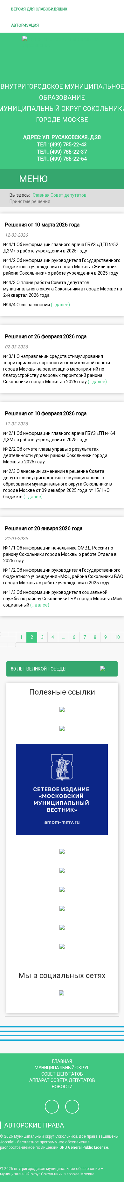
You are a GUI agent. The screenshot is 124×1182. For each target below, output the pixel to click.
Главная (62, 1061)
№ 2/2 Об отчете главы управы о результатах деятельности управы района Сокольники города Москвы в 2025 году (55, 455)
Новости (62, 1086)
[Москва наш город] (62, 908)
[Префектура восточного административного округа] (62, 728)
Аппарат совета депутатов (62, 1080)
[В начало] (4, 634)
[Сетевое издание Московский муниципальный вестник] (62, 789)
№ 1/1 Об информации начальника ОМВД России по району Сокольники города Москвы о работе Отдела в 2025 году (60, 554)
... (63, 637)
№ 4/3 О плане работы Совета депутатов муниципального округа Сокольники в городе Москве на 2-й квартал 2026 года (62, 289)
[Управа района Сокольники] (62, 709)
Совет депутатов (62, 1074)
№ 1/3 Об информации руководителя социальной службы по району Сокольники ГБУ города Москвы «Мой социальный (62, 598)
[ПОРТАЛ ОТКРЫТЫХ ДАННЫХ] (62, 927)
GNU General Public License (83, 1147)
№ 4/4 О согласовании (27, 304)
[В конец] (12, 645)
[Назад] (12, 634)
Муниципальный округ (62, 1067)
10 (117, 637)
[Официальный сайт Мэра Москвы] (62, 870)
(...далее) (60, 304)
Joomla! (7, 1142)
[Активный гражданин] (62, 889)
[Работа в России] (62, 946)
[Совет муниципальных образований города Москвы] (62, 851)
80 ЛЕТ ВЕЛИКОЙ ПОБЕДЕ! (39, 668)
